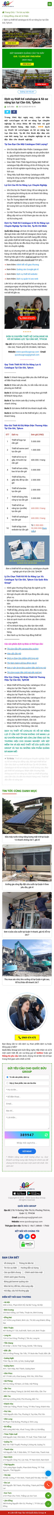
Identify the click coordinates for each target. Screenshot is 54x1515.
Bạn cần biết (10, 1257)
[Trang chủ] (8, 3)
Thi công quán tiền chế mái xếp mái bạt (24, 672)
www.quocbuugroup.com (27, 352)
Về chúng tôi (9, 1263)
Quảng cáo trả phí (27, 92)
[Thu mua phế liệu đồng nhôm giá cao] (27, 37)
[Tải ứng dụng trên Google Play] (34, 1193)
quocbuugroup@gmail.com (27, 355)
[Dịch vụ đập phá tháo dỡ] (27, 79)
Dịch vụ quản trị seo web (27, 279)
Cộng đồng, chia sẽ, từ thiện (16, 16)
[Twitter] (27, 1236)
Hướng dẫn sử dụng (30, 1268)
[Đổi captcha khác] (46, 1135)
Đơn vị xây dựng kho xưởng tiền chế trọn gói (26, 668)
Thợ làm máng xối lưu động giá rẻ (22, 663)
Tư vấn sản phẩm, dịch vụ (19, 1077)
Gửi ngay (27, 1151)
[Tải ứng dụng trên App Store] (19, 1193)
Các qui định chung (12, 1272)
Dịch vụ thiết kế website (27, 274)
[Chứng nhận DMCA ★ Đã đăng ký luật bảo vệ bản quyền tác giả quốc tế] (27, 1244)
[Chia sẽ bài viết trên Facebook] (14, 112)
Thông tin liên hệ (26, 1263)
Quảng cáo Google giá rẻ (27, 269)
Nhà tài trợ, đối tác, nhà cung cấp (18, 1286)
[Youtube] (33, 1236)
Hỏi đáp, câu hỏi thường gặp (16, 1291)
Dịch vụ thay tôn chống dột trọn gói (22, 658)
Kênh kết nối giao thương (28, 264)
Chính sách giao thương (14, 1277)
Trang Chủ (9, 12)
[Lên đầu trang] (48, 1504)
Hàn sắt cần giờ (14, 653)
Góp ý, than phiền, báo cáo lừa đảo (22, 1083)
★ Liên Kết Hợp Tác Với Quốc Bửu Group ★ (27, 1513)
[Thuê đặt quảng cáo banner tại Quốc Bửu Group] (27, 58)
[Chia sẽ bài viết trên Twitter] (7, 112)
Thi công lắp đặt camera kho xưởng (22, 649)
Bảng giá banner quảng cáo (16, 1281)
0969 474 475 (28, 318)
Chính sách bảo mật (34, 1272)
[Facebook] (20, 1236)
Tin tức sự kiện (22, 12)
